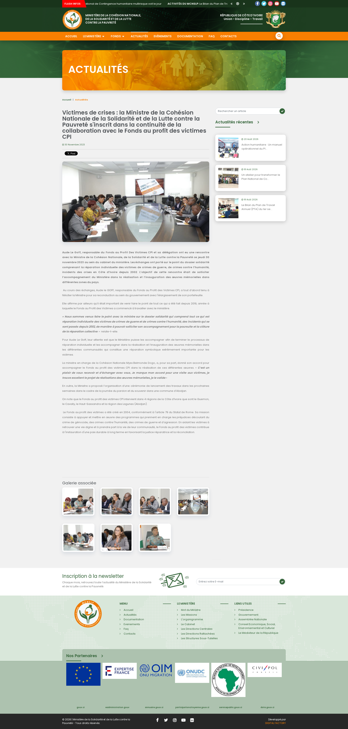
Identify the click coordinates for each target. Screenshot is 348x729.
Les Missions (189, 615)
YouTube (276, 3)
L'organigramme (192, 619)
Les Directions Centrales (196, 629)
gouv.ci (81, 707)
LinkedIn (270, 3)
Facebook (257, 3)
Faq (126, 629)
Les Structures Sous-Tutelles (199, 638)
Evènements (163, 36)
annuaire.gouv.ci (154, 707)
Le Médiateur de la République (258, 633)
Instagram (174, 720)
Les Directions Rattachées (198, 634)
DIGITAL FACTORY (275, 723)
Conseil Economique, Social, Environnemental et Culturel (257, 626)
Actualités (139, 36)
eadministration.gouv (117, 707)
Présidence (246, 610)
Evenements (132, 624)
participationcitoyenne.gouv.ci (192, 707)
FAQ (212, 36)
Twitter (263, 3)
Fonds (116, 36)
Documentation (190, 36)
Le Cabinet (188, 624)
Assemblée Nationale (252, 619)
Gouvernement (248, 615)
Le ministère (92, 36)
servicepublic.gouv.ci (230, 707)
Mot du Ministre (191, 610)
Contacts (228, 36)
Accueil (71, 36)
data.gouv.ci (267, 707)
